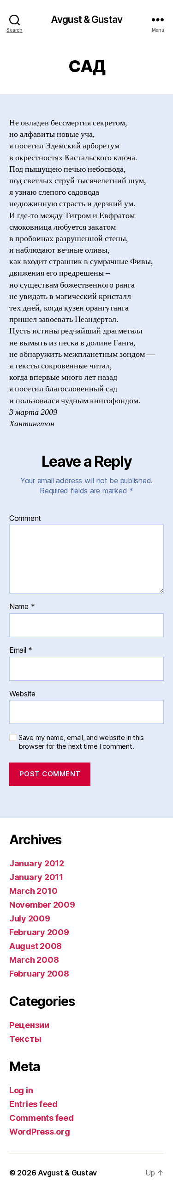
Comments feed (41, 1118)
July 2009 (29, 918)
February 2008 (39, 973)
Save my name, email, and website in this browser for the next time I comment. (81, 742)
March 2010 (33, 891)
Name (22, 607)
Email (20, 650)
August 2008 (35, 946)
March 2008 (34, 960)
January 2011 (36, 877)
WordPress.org (39, 1131)
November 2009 (42, 905)
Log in (21, 1090)
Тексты (25, 1039)
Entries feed (33, 1104)
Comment (25, 518)
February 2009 (39, 932)
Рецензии (29, 1025)
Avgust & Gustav (86, 19)
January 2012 (36, 863)
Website (22, 694)
